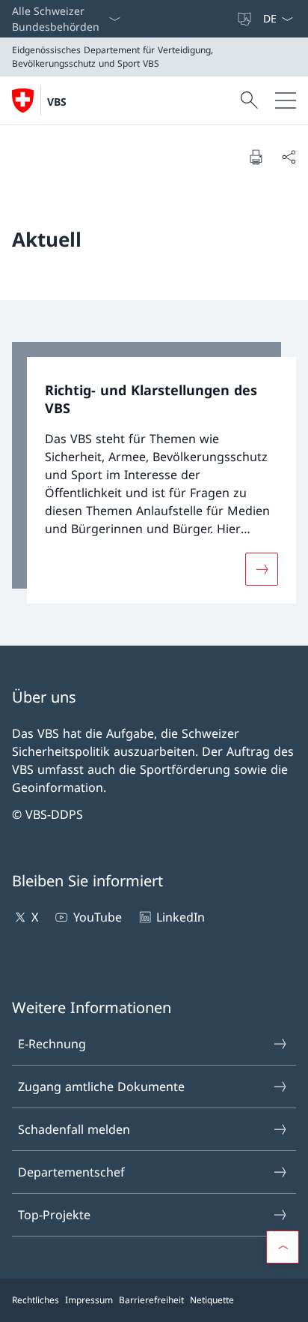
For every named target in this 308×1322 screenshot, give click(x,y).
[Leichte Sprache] (245, 18)
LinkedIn (180, 917)
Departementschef (71, 1172)
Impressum (89, 1300)
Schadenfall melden (74, 1129)
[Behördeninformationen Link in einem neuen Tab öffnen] (229, 18)
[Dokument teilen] (288, 156)
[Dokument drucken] (255, 156)
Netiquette (212, 1300)
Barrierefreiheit (151, 1300)
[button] (282, 1247)
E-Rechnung (52, 1044)
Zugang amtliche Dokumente (101, 1086)
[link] (154, 473)
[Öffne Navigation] (285, 100)
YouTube (97, 917)
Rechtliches (35, 1300)
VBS (57, 101)
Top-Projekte (54, 1215)
